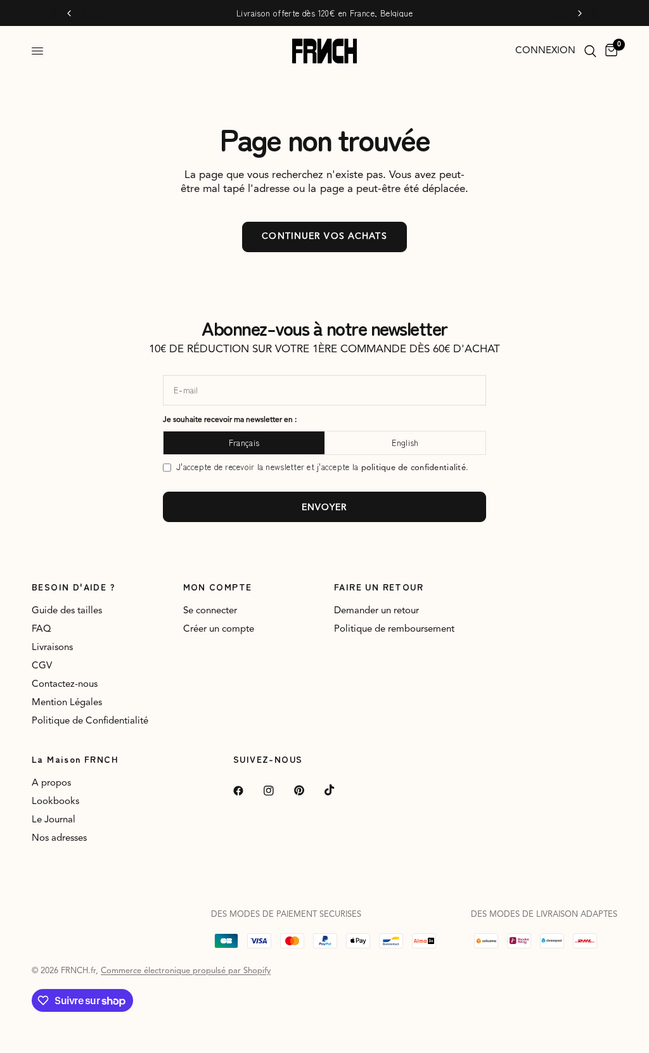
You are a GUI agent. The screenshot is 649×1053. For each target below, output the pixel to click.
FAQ (41, 629)
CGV (42, 666)
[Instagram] (278, 791)
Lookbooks (55, 802)
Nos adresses (59, 838)
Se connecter (210, 611)
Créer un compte (218, 629)
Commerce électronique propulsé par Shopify (186, 971)
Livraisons (52, 648)
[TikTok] (338, 790)
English (405, 443)
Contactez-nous (65, 684)
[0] (609, 51)
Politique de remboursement (394, 629)
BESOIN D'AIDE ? (73, 586)
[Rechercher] (590, 51)
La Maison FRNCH (75, 759)
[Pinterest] (308, 791)
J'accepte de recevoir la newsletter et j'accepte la (322, 467)
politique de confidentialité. (415, 468)
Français (244, 443)
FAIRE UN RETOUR (378, 586)
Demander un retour (376, 611)
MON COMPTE (217, 586)
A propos (51, 783)
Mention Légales (67, 703)
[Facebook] (247, 791)
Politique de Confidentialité (90, 721)
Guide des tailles (67, 611)
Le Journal (53, 820)
